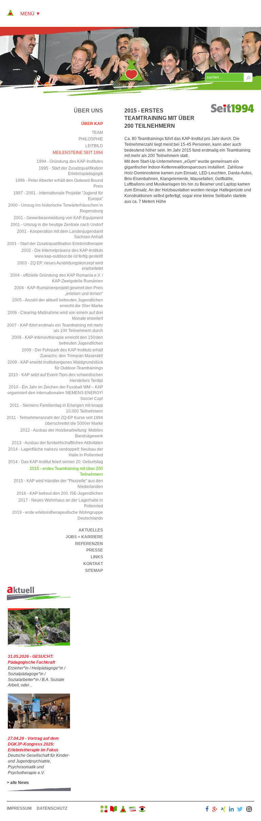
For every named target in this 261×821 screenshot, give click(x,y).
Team (97, 132)
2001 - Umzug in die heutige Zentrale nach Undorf (57, 224)
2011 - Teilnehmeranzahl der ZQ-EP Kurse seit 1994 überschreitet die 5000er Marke (55, 420)
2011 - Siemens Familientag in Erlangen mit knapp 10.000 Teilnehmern (56, 408)
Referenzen (89, 543)
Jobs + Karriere (84, 537)
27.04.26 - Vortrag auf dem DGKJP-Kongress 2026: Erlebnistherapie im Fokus (33, 744)
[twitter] (240, 810)
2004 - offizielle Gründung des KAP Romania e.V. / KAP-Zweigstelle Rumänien (56, 278)
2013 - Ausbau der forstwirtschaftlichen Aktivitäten (57, 442)
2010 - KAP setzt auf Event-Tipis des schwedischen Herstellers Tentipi (55, 377)
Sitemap (94, 570)
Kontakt (93, 563)
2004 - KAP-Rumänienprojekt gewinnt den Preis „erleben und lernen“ (58, 290)
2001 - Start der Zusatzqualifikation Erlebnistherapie (55, 243)
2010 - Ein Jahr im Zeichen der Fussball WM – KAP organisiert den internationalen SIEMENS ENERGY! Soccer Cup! (55, 393)
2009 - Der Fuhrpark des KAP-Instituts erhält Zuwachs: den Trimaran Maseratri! (62, 353)
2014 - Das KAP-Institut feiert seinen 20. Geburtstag (55, 461)
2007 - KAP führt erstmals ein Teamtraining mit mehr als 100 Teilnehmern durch (55, 328)
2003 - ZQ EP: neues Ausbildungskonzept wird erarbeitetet (60, 266)
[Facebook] (207, 810)
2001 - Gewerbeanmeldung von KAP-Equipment (58, 217)
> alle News (18, 782)
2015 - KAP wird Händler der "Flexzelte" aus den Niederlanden (58, 483)
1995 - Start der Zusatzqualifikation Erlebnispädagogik (71, 171)
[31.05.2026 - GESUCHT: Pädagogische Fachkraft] (39, 645)
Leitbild (94, 145)
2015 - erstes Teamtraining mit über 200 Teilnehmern (66, 471)
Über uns (88, 110)
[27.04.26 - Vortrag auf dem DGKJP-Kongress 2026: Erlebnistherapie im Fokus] (39, 727)
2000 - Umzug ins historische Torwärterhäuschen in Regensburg (55, 208)
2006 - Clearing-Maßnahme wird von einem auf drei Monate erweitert (55, 315)
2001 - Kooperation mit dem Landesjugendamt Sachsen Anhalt (60, 234)
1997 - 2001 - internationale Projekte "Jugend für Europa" (58, 196)
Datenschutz (52, 808)
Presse (94, 550)
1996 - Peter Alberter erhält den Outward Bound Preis (59, 183)
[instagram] (249, 810)
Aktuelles (91, 530)
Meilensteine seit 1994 (78, 152)
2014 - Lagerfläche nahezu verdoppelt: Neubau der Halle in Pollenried (55, 452)
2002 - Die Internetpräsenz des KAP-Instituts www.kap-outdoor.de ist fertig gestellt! (62, 253)
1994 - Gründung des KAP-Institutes (70, 161)
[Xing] (223, 810)
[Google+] (215, 810)
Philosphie (91, 139)
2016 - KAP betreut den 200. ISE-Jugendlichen (60, 493)
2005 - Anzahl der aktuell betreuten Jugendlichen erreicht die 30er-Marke (57, 303)
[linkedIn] (231, 810)
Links (97, 557)
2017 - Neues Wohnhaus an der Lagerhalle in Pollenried (60, 503)
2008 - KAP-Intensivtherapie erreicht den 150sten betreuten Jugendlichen (57, 340)
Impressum (19, 808)
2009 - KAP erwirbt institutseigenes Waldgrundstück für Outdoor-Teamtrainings (55, 365)
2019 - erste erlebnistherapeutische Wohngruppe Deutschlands (57, 515)
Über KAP (92, 123)
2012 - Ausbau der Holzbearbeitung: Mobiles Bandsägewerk (61, 433)
